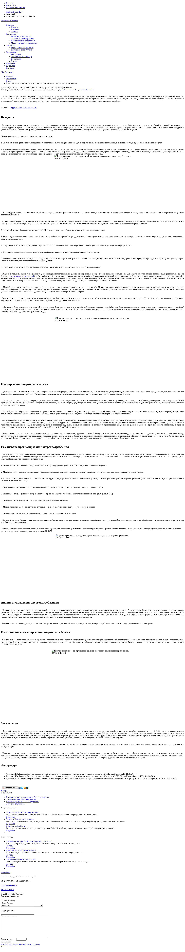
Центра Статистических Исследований (71, 90)
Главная (9, 3)
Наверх (4, 790)
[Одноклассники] (25, 787)
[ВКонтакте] (19, 787)
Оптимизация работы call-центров (20, 859)
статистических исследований (21, 276)
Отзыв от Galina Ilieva (15, 826)
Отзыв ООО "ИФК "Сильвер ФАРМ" (22, 812)
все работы (5, 873)
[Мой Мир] (27, 787)
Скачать (9, 846)
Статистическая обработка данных (21, 799)
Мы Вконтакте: (7, 72)
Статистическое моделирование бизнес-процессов (27, 797)
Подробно (10, 817)
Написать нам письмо (15, 8)
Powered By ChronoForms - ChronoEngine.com (20, 944)
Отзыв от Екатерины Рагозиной (20, 819)
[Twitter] (22, 787)
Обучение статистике (15, 804)
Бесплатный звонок (9, 21)
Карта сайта (11, 5)
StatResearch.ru (88, 90)
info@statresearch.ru (14, 12)
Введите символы (8, 939)
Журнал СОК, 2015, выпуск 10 (24, 107)
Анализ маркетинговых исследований (22, 801)
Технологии (11, 79)
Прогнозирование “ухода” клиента (21, 850)
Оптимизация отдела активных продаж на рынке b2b (29, 841)
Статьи (9, 81)
